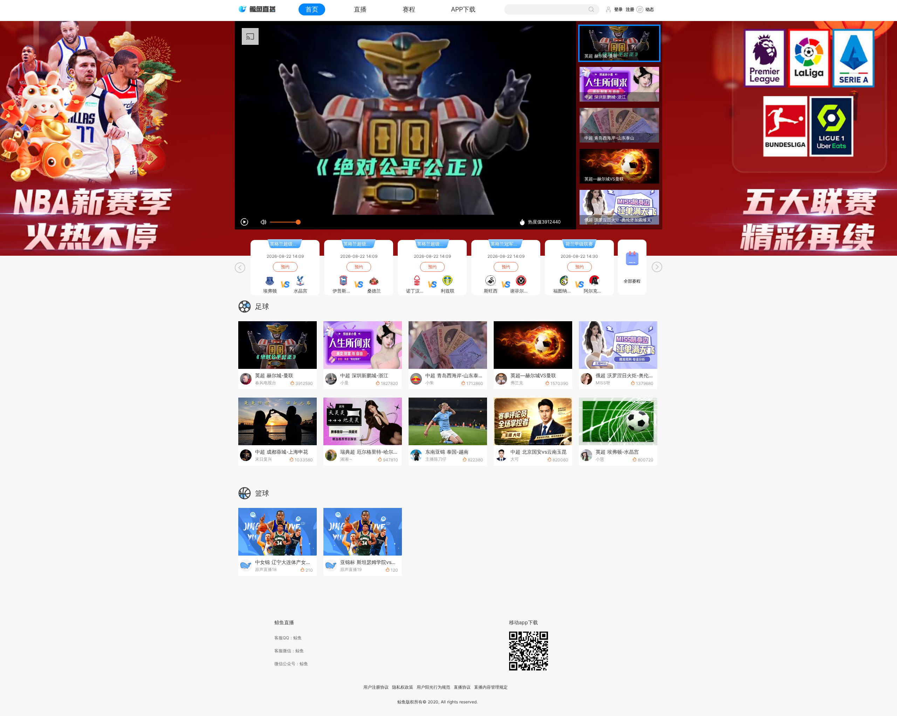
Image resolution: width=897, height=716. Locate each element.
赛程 (409, 9)
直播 (360, 9)
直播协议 (462, 687)
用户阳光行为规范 (433, 687)
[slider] (284, 222)
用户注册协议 (376, 687)
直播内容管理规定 (491, 687)
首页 (312, 9)
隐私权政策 (402, 687)
